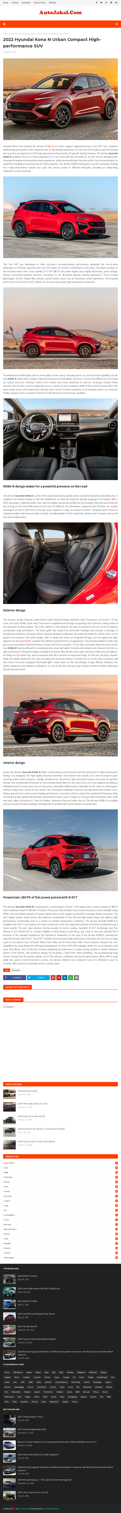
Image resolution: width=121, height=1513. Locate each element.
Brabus (104, 1372)
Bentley (70, 1372)
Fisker (7, 1382)
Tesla (14, 1401)
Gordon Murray (61, 1382)
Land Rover (41, 1387)
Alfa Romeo (18, 1372)
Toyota (61, 1253)
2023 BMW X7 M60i (27, 1301)
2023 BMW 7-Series (27, 1276)
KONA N (49, 146)
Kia (60, 1210)
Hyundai (13, 33)
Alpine (38, 1372)
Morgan (27, 1392)
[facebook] (96, 2)
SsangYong (72, 1397)
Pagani (37, 1392)
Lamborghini (60, 1215)
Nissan (60, 1234)
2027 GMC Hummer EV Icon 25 (33, 1492)
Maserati (98, 1387)
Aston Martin (60, 1163)
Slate (45, 1397)
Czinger (66, 1377)
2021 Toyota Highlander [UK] (32, 1429)
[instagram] (106, 2)
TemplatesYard (24, 1508)
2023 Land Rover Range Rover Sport (36, 1313)
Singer (27, 1397)
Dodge (90, 1377)
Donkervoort (102, 1377)
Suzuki (93, 1397)
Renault (86, 1392)
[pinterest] (111, 2)
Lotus (62, 1387)
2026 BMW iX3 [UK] (27, 1091)
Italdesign (97, 1382)
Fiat (112, 1377)
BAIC (61, 1372)
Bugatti (8, 1377)
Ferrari (60, 1182)
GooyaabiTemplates (51, 1508)
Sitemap (52, 2)
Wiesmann (54, 1401)
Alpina (29, 1372)
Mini (6, 1392)
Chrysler (37, 1377)
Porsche (61, 1248)
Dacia (81, 1377)
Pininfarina (48, 1392)
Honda (60, 1191)
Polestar (60, 1392)
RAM (77, 1392)
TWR (108, 1397)
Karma (7, 1387)
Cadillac (26, 1377)
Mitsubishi (16, 1392)
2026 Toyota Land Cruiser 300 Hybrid (36, 1141)
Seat (19, 1397)
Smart (53, 1397)
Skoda (36, 1397)
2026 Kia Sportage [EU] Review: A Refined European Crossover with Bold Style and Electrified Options (65, 1353)
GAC (15, 1382)
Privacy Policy (40, 2)
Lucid (70, 1387)
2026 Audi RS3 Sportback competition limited (41, 1129)
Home (5, 33)
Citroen (47, 1377)
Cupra (56, 1377)
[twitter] (101, 2)
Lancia (30, 1387)
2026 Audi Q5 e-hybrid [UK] (31, 1116)
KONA (111, 502)
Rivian (105, 1392)
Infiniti (86, 1382)
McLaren (60, 1224)
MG (78, 1387)
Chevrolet (60, 1177)
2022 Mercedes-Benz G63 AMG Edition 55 (39, 1288)
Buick (17, 1377)
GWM (31, 1382)
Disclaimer (26, 2)
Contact (15, 2)
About (5, 2)
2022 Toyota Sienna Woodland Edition (37, 1339)
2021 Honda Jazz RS (27, 1326)
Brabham (93, 1372)
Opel (60, 1238)
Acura (7, 1372)
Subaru (83, 1397)
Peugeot (60, 1243)
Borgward (81, 1372)
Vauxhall (24, 1401)
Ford (60, 1186)
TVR (101, 1397)
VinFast (35, 1401)
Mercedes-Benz (61, 1229)
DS (74, 1377)
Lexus (60, 1220)
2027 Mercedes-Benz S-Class (32, 1103)
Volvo (44, 1401)
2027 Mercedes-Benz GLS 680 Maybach (38, 1454)
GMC (23, 1382)
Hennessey (75, 1382)
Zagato (65, 1401)
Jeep (60, 1205)
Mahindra (87, 1387)
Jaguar (60, 1201)
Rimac (96, 1392)
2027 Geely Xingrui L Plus (30, 1416)
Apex (46, 1372)
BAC (54, 1372)
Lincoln (53, 1387)
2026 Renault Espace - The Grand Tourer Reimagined (44, 1479)
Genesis (48, 1382)
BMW (61, 1172)
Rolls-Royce (9, 1397)
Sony (62, 1397)
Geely (39, 1382)
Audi (61, 1167)
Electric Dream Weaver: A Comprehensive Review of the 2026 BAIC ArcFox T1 (57, 1442)
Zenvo (74, 1401)
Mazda (109, 1387)
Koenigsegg (18, 1387)
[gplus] (116, 2)
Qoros (69, 1392)
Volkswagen (61, 1257)
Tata (7, 1401)
